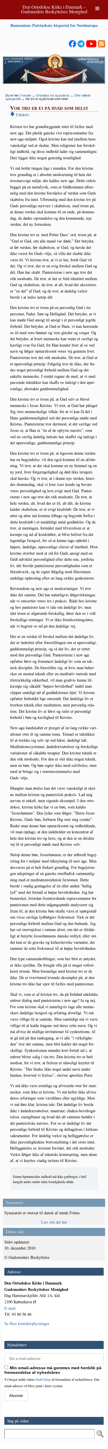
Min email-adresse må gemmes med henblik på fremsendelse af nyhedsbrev (52, 1370)
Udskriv (22, 114)
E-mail (10, 1308)
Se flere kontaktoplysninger (26, 1323)
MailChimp (43, 1379)
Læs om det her (54, 1222)
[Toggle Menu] (97, 8)
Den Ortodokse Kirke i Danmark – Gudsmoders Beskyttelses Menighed (54, 9)
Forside (25, 95)
